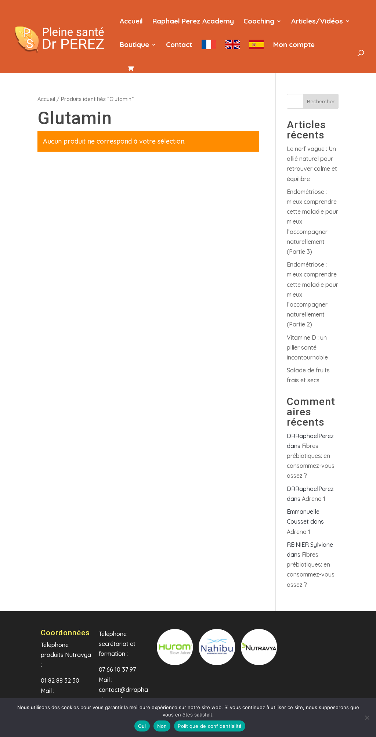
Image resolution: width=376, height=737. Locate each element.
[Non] (366, 717)
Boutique (134, 45)
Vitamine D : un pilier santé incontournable (307, 347)
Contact (179, 45)
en (232, 49)
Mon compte (294, 45)
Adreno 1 (313, 498)
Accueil (131, 21)
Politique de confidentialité (210, 726)
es (256, 49)
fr (209, 49)
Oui (142, 726)
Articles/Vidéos (317, 21)
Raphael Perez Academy (193, 21)
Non (162, 726)
